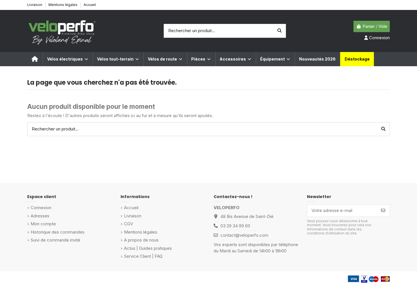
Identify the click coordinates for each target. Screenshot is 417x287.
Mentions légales (63, 5)
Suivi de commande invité (55, 240)
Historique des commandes (58, 232)
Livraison (35, 5)
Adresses (40, 216)
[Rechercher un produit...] (279, 31)
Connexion (41, 207)
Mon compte (43, 223)
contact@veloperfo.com (244, 235)
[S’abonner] (383, 211)
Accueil (90, 5)
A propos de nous (141, 240)
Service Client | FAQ (143, 256)
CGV (128, 223)
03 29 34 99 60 (235, 225)
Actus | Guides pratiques (148, 248)
